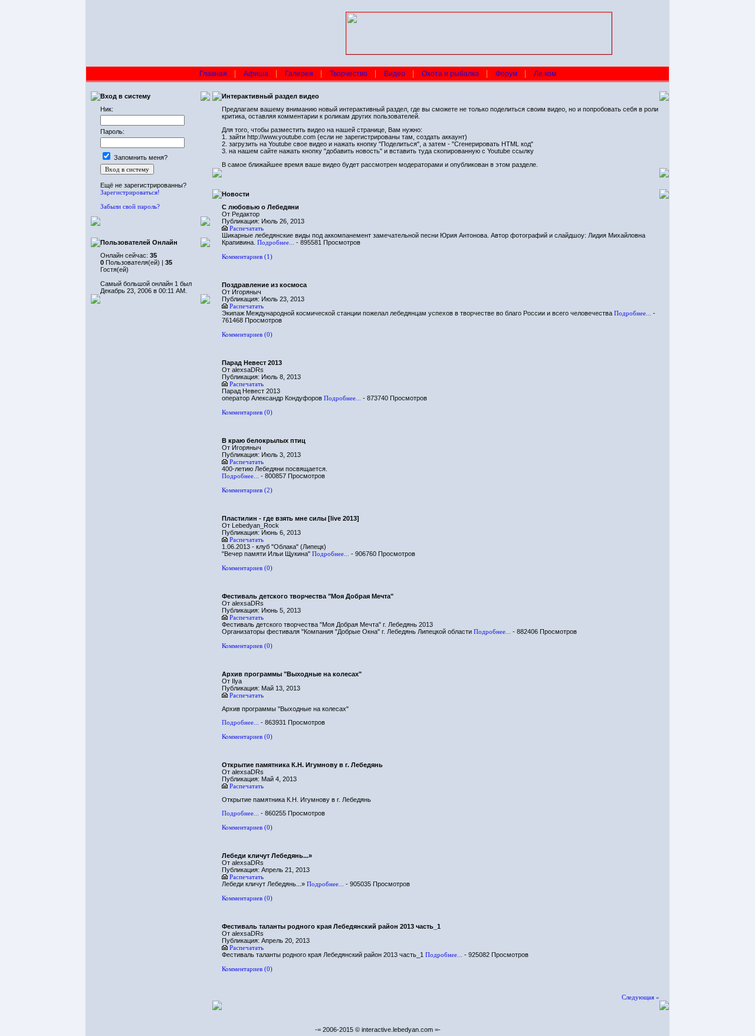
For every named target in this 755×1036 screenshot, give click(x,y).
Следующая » (640, 997)
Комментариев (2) (247, 490)
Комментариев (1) (247, 256)
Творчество (348, 74)
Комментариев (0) (247, 334)
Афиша (256, 74)
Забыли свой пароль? (130, 206)
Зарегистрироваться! (130, 192)
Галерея (299, 74)
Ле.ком (545, 74)
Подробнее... (275, 242)
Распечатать (246, 228)
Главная (213, 74)
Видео (394, 74)
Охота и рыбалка (450, 74)
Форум (506, 74)
